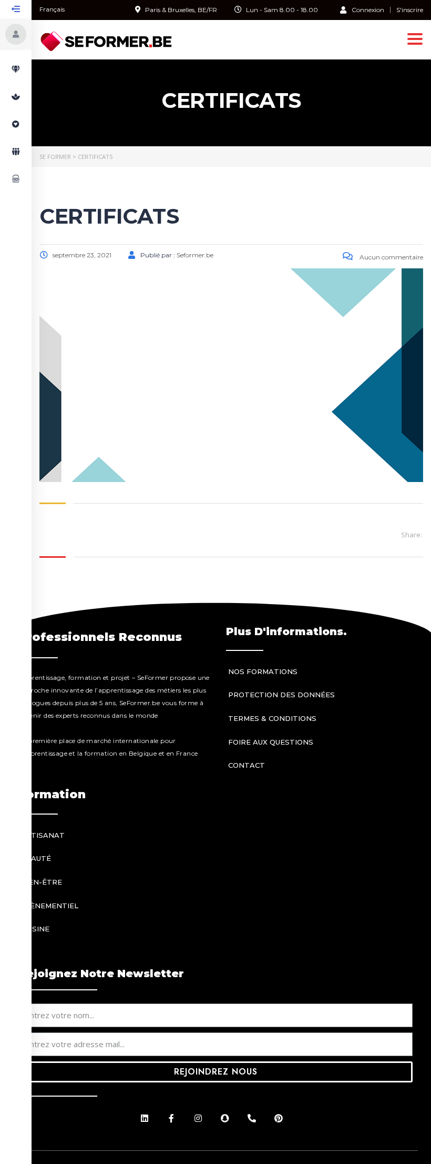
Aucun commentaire (390, 257)
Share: (411, 534)
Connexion (368, 9)
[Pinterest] (278, 1118)
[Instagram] (198, 1118)
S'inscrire (409, 10)
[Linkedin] (144, 1118)
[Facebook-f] (171, 1118)
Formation (52, 794)
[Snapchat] (225, 1118)
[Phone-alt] (252, 1118)
